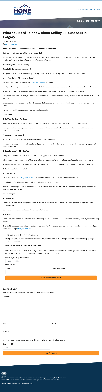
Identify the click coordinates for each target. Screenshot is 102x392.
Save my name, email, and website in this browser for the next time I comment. (35, 340)
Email (54, 323)
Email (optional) (59, 268)
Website (6, 332)
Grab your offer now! (24, 228)
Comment (7, 296)
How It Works (83, 9)
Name (6, 323)
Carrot (31, 384)
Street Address (10, 265)
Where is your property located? (17, 258)
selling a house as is (38, 82)
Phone (8, 268)
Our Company (95, 9)
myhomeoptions (11, 44)
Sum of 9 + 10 (8, 344)
